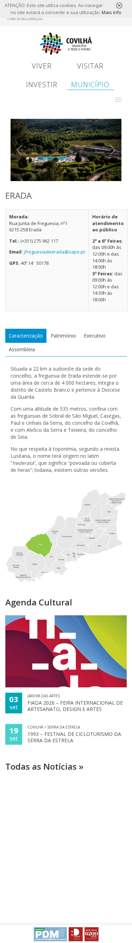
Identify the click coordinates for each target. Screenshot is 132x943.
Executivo (95, 335)
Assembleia (22, 349)
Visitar (90, 66)
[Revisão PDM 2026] (50, 934)
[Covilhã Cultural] (91, 934)
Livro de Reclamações (25, 19)
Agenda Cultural (38, 602)
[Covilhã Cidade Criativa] (76, 934)
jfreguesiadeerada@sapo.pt (54, 252)
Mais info (111, 12)
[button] (118, 99)
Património (63, 335)
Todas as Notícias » (44, 766)
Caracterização (26, 335)
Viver (42, 66)
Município (90, 84)
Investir (41, 84)
